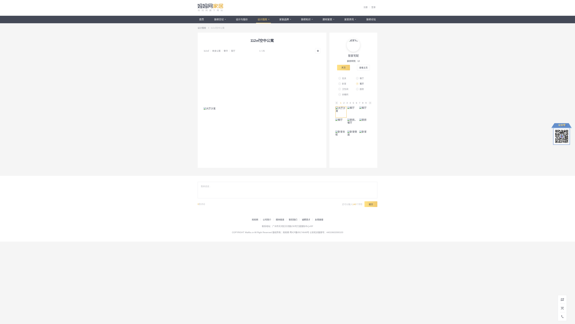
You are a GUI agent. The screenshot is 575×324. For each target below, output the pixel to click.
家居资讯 (349, 19)
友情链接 (319, 219)
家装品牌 (284, 19)
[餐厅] (341, 124)
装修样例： (353, 61)
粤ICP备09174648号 (299, 232)
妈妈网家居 (210, 7)
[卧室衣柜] (341, 136)
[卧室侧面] (353, 136)
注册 (365, 7)
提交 (371, 204)
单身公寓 (216, 51)
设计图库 (262, 19)
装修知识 (306, 19)
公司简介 (267, 219)
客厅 (233, 51)
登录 (373, 7)
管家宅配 (353, 55)
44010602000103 (334, 232)
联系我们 (293, 219)
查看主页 (363, 67)
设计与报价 (242, 19)
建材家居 (327, 19)
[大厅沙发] (341, 112)
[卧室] (365, 136)
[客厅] (353, 112)
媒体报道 (280, 219)
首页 (201, 19)
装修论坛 (371, 19)
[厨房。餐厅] (353, 124)
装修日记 (219, 19)
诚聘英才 (306, 219)
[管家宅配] (353, 45)
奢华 (226, 51)
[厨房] (365, 124)
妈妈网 (255, 219)
